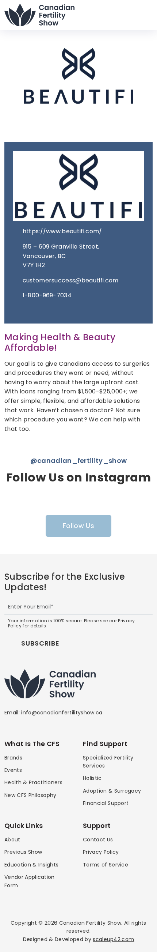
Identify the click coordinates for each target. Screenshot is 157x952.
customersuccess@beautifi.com (71, 280)
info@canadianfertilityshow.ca (61, 712)
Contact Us (98, 839)
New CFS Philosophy (30, 795)
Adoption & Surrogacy (112, 790)
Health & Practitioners (33, 782)
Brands (13, 757)
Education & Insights (31, 864)
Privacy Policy (101, 852)
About (12, 839)
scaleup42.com (113, 939)
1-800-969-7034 (47, 295)
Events (13, 770)
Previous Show (23, 852)
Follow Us (78, 525)
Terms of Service (105, 864)
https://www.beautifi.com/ (62, 231)
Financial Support (106, 803)
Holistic (92, 778)
